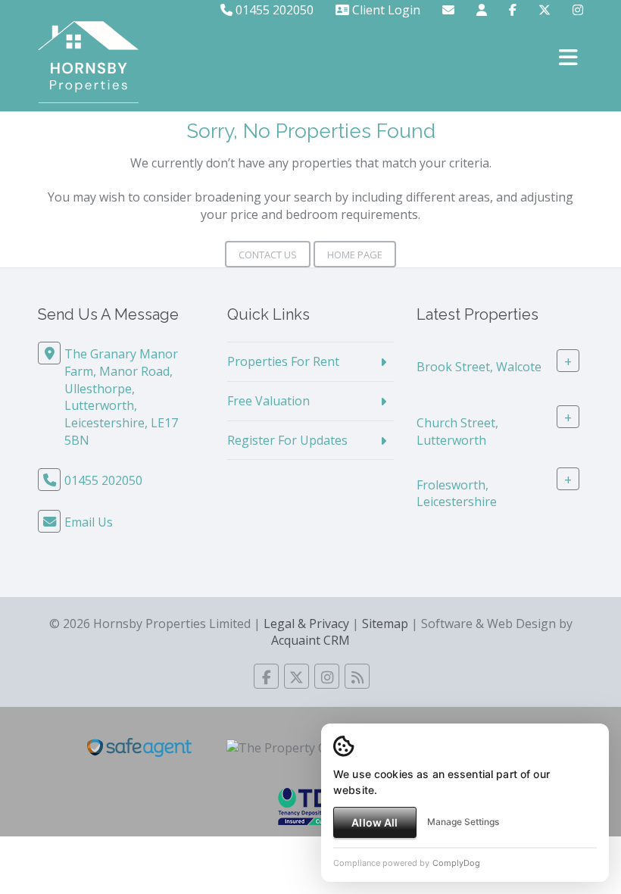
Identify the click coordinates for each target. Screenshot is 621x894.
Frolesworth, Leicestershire (457, 493)
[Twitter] (544, 10)
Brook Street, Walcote (479, 366)
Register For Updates (287, 440)
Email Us (88, 522)
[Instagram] (578, 10)
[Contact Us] (481, 10)
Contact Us (268, 254)
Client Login (384, 10)
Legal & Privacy (306, 623)
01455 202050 (273, 10)
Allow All (374, 822)
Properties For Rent (283, 361)
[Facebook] (512, 10)
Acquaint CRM (310, 640)
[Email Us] (448, 10)
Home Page (354, 254)
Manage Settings (463, 821)
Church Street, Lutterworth (457, 431)
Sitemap (385, 623)
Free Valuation (268, 400)
